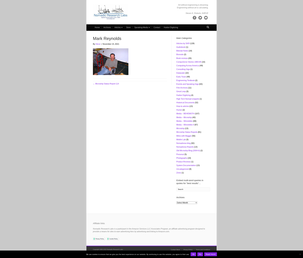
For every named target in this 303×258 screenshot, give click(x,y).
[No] (300, 254)
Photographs (181, 158)
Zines (178, 173)
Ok (193, 254)
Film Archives (182, 88)
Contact (157, 27)
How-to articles (182, 106)
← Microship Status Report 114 (106, 84)
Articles (117, 27)
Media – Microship (184, 117)
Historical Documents (185, 103)
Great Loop (181, 91)
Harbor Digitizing (171, 27)
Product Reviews (183, 162)
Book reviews (182, 58)
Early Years (181, 77)
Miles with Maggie (184, 136)
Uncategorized (182, 169)
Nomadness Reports (185, 147)
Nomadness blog (183, 143)
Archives (107, 27)
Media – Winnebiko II (185, 125)
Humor (179, 110)
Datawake (180, 73)
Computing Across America (187, 66)
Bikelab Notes (182, 51)
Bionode (179, 54)
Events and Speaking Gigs (187, 84)
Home (97, 27)
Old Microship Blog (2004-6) (188, 151)
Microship (180, 128)
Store (128, 27)
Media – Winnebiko (184, 121)
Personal (180, 154)
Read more (210, 254)
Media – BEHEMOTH (185, 114)
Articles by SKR (183, 43)
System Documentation (186, 165)
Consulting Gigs (183, 69)
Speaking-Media (141, 27)
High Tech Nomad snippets (187, 99)
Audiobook (180, 47)
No (200, 254)
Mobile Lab (181, 140)
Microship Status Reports (186, 132)
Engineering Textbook (185, 80)
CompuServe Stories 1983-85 (188, 62)
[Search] (208, 27)
